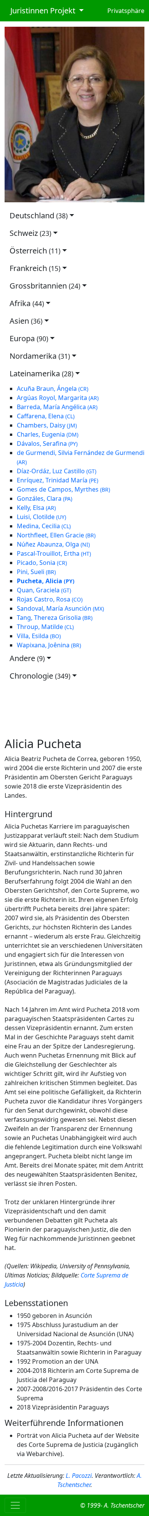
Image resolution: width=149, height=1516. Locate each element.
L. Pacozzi (79, 1475)
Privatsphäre (125, 10)
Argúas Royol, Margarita (58, 398)
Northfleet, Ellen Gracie (56, 535)
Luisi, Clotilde (41, 517)
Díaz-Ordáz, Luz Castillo (56, 471)
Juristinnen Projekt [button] (41, 10)
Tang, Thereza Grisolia (54, 617)
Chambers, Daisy (47, 425)
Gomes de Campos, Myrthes (63, 489)
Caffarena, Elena (45, 416)
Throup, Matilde (45, 627)
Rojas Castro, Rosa (50, 599)
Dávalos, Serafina (47, 443)
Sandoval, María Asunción (60, 608)
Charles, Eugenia (47, 434)
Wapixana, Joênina (49, 645)
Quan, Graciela (44, 590)
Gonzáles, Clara (44, 498)
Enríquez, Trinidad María (57, 480)
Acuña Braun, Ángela (52, 388)
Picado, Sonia (42, 562)
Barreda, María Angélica (57, 407)
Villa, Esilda (39, 636)
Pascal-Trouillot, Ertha (54, 553)
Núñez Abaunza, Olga (53, 544)
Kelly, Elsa (36, 507)
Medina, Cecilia (44, 526)
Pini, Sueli (36, 572)
